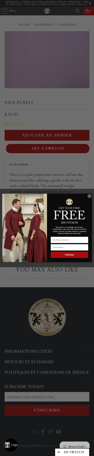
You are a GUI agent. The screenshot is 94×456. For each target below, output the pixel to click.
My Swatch (74, 452)
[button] (69, 208)
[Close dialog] (89, 196)
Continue (69, 255)
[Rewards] (10, 445)
